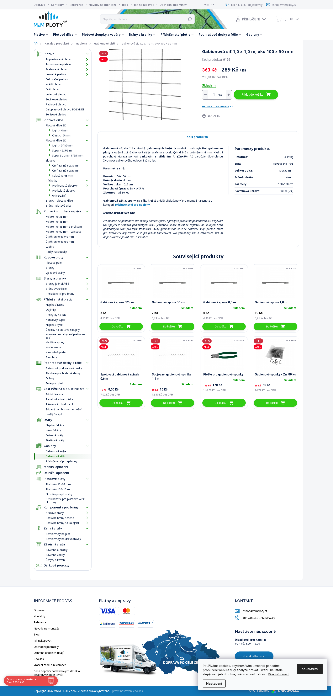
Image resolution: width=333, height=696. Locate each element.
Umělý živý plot (55, 414)
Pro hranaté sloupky (64, 185)
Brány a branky (55, 278)
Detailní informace (215, 106)
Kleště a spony (55, 342)
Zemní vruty (53, 528)
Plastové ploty (55, 479)
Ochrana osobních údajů (49, 653)
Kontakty (57, 5)
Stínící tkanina (54, 394)
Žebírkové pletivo (56, 99)
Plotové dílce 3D (56, 125)
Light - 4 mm (60, 130)
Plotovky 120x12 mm (59, 489)
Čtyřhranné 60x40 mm (66, 165)
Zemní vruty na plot (58, 534)
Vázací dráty (53, 430)
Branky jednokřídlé (57, 283)
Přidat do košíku (252, 94)
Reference (76, 5)
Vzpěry (50, 246)
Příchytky (51, 180)
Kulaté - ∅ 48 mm (57, 221)
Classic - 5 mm (61, 135)
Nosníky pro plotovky (59, 494)
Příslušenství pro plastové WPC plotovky (65, 500)
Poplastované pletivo (59, 59)
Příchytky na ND (56, 314)
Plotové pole (54, 262)
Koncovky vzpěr (55, 319)
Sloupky (50, 160)
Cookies (39, 659)
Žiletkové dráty (55, 440)
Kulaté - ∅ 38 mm (57, 216)
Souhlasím (310, 669)
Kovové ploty (54, 257)
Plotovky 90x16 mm (58, 484)
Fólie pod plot (54, 383)
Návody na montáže (102, 5)
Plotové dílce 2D (56, 140)
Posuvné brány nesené (60, 518)
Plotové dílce (53, 120)
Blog (125, 5)
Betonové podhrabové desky (64, 368)
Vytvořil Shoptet (258, 690)
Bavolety (51, 357)
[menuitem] (41, 34)
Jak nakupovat (144, 5)
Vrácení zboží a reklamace (50, 665)
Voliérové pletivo (56, 94)
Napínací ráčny (55, 304)
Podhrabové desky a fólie (63, 363)
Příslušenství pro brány (60, 293)
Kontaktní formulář (254, 656)
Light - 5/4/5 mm (62, 145)
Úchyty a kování (55, 560)
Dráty (48, 420)
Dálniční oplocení (56, 473)
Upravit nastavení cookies (127, 691)
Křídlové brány (55, 513)
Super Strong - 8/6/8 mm (67, 155)
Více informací (278, 674)
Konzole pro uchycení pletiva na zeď (65, 335)
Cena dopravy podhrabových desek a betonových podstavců (57, 673)
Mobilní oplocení (56, 467)
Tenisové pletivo (56, 114)
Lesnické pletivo (56, 74)
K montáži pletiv (56, 352)
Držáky (50, 378)
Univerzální (59, 195)
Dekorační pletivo (57, 79)
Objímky (51, 309)
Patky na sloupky (56, 251)
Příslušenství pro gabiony (61, 461)
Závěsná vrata (54, 544)
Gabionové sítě (55, 456)
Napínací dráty (55, 425)
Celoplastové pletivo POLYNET (65, 109)
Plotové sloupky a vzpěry (62, 211)
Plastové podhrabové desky (63, 373)
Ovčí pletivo (53, 89)
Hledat (190, 19)
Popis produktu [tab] (196, 137)
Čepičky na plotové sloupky (63, 330)
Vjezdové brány (55, 272)
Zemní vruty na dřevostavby (63, 539)
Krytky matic (53, 347)
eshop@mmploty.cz (255, 611)
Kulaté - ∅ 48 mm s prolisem (64, 226)
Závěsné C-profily (56, 550)
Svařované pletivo (57, 69)
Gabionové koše (56, 451)
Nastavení (214, 683)
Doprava (39, 5)
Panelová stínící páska (59, 399)
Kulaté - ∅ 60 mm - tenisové (64, 231)
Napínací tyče (54, 325)
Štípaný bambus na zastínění (64, 409)
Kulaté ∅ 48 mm (62, 175)
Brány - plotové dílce (58, 205)
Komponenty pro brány (61, 507)
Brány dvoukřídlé (56, 288)
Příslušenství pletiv (58, 299)
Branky (50, 267)
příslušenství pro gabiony (132, 204)
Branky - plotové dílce (59, 200)
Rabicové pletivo (56, 104)
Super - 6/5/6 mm (63, 150)
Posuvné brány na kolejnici (62, 523)
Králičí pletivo (54, 84)
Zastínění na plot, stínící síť (64, 389)
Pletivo (49, 54)
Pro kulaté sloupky (63, 190)
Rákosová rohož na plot (61, 404)
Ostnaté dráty (54, 435)
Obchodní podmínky (173, 5)
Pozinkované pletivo (58, 64)
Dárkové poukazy (57, 565)
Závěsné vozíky (55, 555)
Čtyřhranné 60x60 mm (66, 170)
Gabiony (50, 446)
